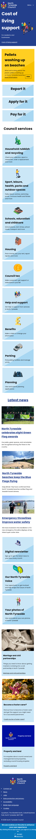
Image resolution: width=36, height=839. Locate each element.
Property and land (10, 766)
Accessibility (7, 802)
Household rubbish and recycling (17, 151)
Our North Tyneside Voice (17, 579)
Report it (18, 88)
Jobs (5, 795)
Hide (28, 77)
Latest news (18, 400)
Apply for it (18, 101)
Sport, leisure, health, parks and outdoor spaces (16, 186)
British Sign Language (11, 805)
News (5, 792)
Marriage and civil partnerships (14, 673)
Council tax (12, 276)
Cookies (6, 808)
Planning (11, 382)
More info (19, 836)
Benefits (10, 329)
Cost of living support (9, 42)
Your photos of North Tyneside (15, 612)
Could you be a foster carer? (14, 719)
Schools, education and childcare (17, 220)
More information (11, 77)
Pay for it (18, 114)
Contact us (7, 789)
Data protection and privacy (13, 799)
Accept (19, 834)
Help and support (16, 302)
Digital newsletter (16, 551)
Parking (10, 356)
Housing (10, 249)
